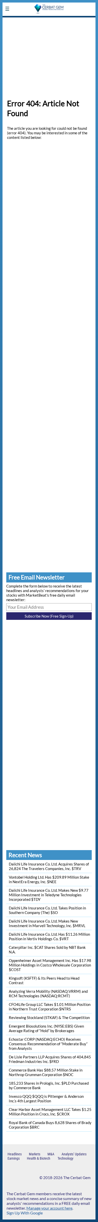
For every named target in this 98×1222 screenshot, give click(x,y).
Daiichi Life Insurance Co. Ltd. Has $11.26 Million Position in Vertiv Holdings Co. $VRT (49, 936)
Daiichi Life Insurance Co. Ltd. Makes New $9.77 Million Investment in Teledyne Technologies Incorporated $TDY (48, 895)
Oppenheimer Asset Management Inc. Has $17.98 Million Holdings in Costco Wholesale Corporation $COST (50, 965)
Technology (65, 1158)
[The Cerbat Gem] (49, 20)
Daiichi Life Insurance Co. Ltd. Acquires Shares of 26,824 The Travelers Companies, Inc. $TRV (49, 866)
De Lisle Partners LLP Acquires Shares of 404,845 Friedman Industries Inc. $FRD (50, 1059)
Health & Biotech (38, 1158)
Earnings (14, 1158)
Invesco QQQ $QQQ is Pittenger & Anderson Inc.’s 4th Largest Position (46, 1098)
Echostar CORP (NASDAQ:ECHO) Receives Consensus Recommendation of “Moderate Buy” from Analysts (48, 1044)
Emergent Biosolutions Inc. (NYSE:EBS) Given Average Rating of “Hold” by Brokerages (46, 1028)
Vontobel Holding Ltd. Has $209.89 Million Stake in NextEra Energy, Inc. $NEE (49, 879)
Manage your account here (49, 1208)
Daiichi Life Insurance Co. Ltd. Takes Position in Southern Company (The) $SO (47, 910)
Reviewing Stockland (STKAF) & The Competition (49, 1017)
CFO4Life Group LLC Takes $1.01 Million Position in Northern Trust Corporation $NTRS (49, 1006)
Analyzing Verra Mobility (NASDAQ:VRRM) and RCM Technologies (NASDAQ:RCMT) (48, 993)
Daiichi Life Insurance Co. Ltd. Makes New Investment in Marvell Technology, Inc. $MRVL (47, 923)
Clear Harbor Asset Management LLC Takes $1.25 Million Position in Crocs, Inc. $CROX (50, 1111)
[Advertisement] (49, 55)
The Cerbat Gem (76, 1177)
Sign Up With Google (25, 1212)
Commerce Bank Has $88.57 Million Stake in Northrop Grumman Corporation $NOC (45, 1072)
